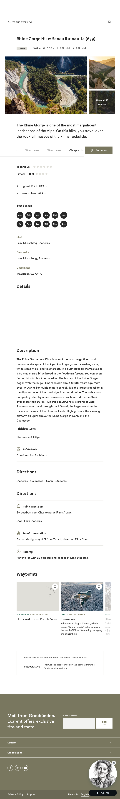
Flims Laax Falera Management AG (70, 657)
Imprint (31, 794)
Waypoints (76, 150)
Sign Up (104, 723)
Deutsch (73, 794)
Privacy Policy (15, 794)
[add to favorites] (109, 22)
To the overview (22, 22)
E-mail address (70, 715)
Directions (32, 150)
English (85, 794)
